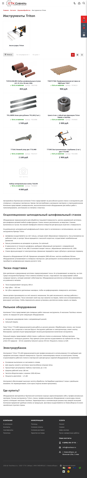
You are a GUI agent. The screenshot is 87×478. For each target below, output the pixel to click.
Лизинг (61, 424)
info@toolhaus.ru (69, 447)
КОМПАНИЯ (7, 420)
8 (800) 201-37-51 (69, 443)
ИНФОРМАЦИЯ (37, 420)
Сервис (62, 427)
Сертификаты (8, 430)
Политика (6, 433)
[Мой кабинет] (79, 3)
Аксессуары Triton (16, 45)
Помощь (34, 424)
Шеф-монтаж (64, 430)
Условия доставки (37, 430)
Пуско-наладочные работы (69, 433)
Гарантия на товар (38, 433)
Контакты (6, 427)
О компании (7, 424)
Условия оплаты (37, 427)
